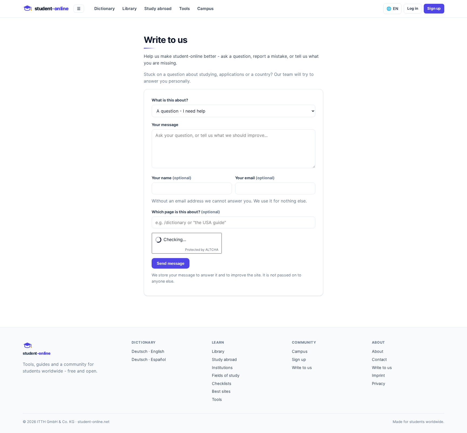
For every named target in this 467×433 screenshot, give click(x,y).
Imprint (378, 375)
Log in (412, 8)
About (377, 351)
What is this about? (170, 100)
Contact (379, 359)
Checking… (175, 239)
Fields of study (225, 375)
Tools (184, 8)
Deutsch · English (148, 351)
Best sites (221, 391)
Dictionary (104, 8)
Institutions (222, 367)
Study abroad (158, 8)
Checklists (221, 383)
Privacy (378, 383)
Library (129, 8)
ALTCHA (211, 250)
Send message (170, 263)
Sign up (434, 8)
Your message (165, 124)
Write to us (302, 367)
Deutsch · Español (149, 359)
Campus (205, 8)
